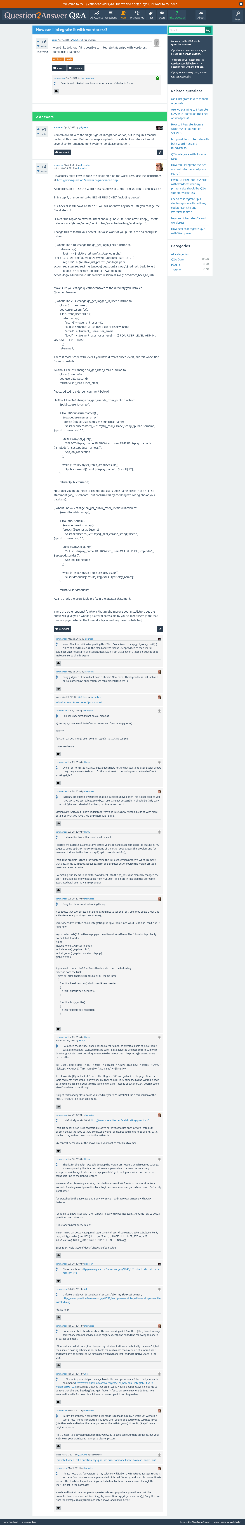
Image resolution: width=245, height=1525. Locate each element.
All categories (180, 254)
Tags (150, 17)
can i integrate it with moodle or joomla (190, 101)
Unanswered (137, 17)
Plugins (175, 264)
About (200, 17)
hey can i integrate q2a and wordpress (188, 220)
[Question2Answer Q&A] (45, 15)
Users (162, 17)
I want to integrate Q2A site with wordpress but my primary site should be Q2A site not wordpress (189, 186)
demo (137, 4)
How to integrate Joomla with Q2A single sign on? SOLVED (187, 129)
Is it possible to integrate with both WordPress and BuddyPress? (190, 144)
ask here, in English (189, 53)
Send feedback (11, 1522)
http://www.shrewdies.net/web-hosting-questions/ (120, 1120)
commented (59, 78)
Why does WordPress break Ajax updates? (79, 702)
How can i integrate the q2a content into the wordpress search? (188, 169)
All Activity (96, 17)
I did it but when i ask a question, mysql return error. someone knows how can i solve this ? (106, 1460)
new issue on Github (182, 63)
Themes (176, 269)
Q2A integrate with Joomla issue (188, 156)
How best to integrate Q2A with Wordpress (188, 231)
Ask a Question (177, 17)
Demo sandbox (29, 1522)
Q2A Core (77, 40)
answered (58, 127)
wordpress (57, 59)
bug (197, 66)
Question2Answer (181, 44)
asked (54, 40)
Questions (111, 17)
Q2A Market (235, 1522)
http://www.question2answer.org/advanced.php (87, 180)
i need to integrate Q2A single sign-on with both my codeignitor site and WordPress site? (188, 205)
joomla (69, 59)
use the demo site (181, 76)
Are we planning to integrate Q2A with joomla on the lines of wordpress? (189, 114)
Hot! (123, 17)
